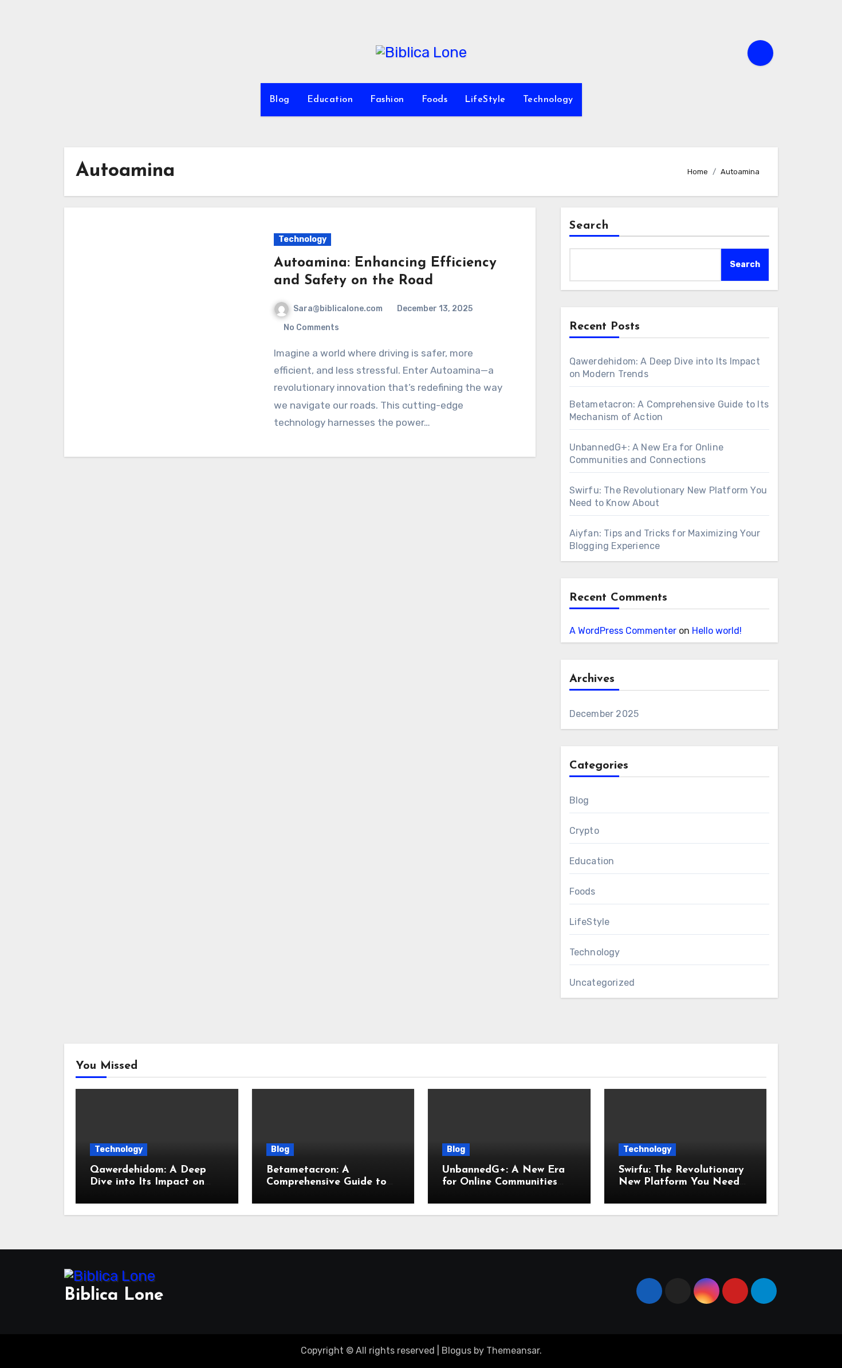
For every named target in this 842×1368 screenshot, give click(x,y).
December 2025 (604, 713)
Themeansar (513, 1350)
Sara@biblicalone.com (338, 308)
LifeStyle (485, 99)
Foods (435, 99)
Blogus (456, 1350)
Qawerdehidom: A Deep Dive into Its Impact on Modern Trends (148, 1182)
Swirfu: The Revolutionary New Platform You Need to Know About (681, 1182)
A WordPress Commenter (622, 630)
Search (589, 226)
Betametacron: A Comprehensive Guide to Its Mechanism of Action (326, 1182)
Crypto (584, 830)
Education (330, 99)
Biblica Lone (114, 1295)
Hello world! (717, 630)
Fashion (387, 99)
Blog (279, 99)
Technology (548, 99)
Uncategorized (602, 982)
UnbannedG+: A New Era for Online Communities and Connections (503, 1182)
